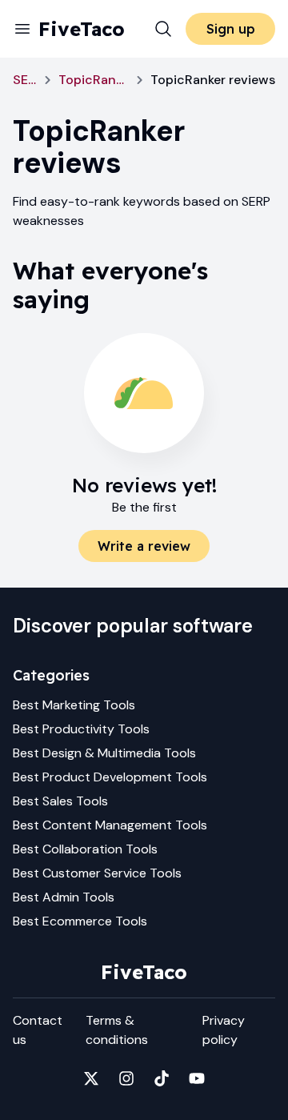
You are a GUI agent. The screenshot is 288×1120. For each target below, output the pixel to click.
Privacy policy (223, 1030)
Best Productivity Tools (81, 729)
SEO (25, 79)
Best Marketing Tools (74, 704)
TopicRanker (93, 79)
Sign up (230, 29)
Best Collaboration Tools (85, 849)
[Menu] (22, 28)
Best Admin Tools (63, 897)
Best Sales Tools (60, 801)
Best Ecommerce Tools (80, 921)
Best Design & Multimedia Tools (104, 753)
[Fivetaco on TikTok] (162, 1078)
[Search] (163, 28)
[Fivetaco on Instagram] (126, 1078)
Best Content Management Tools (110, 825)
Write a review (144, 546)
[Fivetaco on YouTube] (197, 1078)
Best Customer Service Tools (97, 873)
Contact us (37, 1030)
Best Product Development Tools (110, 777)
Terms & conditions (117, 1030)
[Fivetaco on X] (91, 1078)
